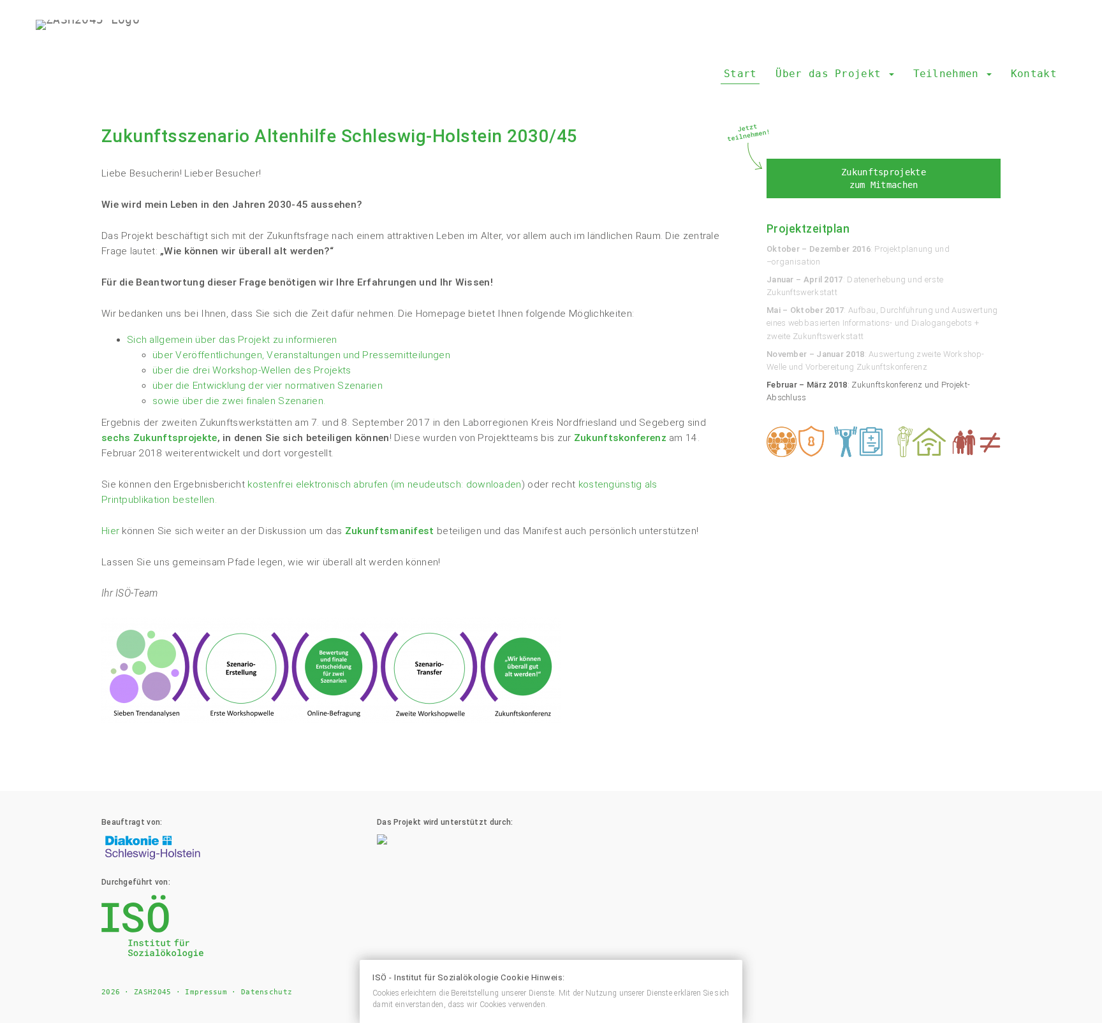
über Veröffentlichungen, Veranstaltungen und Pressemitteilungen (301, 355)
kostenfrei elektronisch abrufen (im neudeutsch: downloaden (384, 484)
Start (740, 74)
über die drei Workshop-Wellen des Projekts (251, 370)
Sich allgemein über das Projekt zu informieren (232, 339)
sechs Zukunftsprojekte (159, 438)
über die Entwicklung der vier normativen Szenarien (267, 385)
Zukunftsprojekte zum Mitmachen (883, 178)
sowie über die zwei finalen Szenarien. (238, 401)
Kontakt (1034, 74)
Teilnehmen (949, 74)
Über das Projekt (831, 74)
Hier (110, 531)
